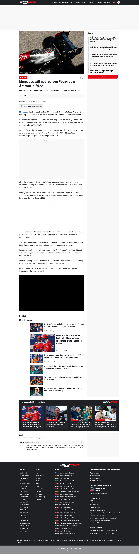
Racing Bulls (39, 494)
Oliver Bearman (24, 507)
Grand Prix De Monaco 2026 (65, 489)
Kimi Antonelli (24, 502)
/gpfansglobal (95, 473)
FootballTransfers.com (96, 530)
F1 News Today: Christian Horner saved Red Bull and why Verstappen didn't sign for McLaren (103, 39)
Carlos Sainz (23, 499)
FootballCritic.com (111, 530)
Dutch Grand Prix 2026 (64, 504)
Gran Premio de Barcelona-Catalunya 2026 (69, 491)
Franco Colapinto (25, 483)
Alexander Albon (24, 497)
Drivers (84, 2)
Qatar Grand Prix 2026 (64, 531)
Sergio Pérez (23, 531)
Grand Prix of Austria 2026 (65, 494)
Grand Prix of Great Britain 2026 (66, 497)
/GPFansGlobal (96, 481)
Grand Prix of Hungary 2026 (65, 502)
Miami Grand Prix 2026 (64, 483)
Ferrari (38, 483)
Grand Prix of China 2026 (64, 475)
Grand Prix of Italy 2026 (64, 507)
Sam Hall (23, 96)
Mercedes (23, 77)
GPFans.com (93, 533)
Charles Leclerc (24, 475)
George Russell (24, 504)
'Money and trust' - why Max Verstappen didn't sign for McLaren (102, 71)
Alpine (38, 473)
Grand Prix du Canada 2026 (65, 486)
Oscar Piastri (23, 481)
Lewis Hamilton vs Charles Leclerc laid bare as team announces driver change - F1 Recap (103, 48)
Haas (37, 486)
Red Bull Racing (40, 497)
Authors (19, 540)
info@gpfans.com (95, 507)
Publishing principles (83, 540)
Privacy (19, 542)
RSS (35, 540)
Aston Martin (40, 475)
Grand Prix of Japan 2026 (64, 478)
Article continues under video (51, 141)
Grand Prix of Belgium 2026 (65, 499)
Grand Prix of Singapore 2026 (66, 518)
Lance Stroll (23, 515)
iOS (75, 540)
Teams (90, 2)
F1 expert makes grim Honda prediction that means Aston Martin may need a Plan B (103, 64)
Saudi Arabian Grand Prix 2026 (66, 481)
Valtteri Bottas (24, 528)
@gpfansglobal (95, 475)
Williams (38, 499)
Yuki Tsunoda (24, 520)
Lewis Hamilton (24, 473)
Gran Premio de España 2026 (65, 510)
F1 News (54, 2)
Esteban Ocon (24, 510)
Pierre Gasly (23, 486)
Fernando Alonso (25, 512)
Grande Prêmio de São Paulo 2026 (67, 526)
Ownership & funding (108, 540)
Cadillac (38, 481)
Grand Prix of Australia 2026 (65, 473)
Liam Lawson (24, 491)
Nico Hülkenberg (25, 526)
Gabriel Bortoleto (25, 523)
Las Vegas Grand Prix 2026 (65, 528)
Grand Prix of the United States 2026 (68, 520)
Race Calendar (75, 2)
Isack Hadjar (23, 489)
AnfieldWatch (110, 533)
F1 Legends (98, 2)
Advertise (46, 540)
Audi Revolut (39, 478)
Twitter (59, 540)
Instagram (65, 540)
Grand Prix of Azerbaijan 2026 (66, 512)
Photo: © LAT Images (25, 72)
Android (71, 540)
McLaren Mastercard (42, 489)
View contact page (94, 522)
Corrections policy (95, 540)
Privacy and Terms (28, 540)
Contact (40, 540)
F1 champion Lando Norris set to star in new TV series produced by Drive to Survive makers (103, 56)
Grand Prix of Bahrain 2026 (65, 515)
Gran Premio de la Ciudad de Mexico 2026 (69, 523)
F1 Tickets (107, 2)
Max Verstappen (25, 494)
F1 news (103, 77)
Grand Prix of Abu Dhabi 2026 (66, 533)
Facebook (53, 540)
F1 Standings (63, 2)
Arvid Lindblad (24, 518)
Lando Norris (24, 478)
